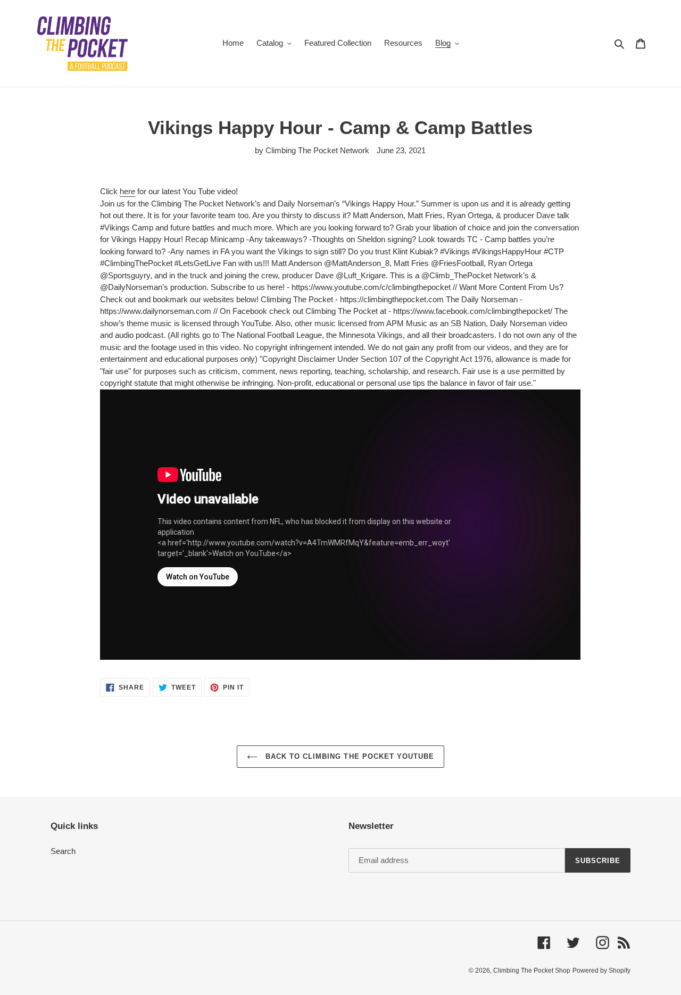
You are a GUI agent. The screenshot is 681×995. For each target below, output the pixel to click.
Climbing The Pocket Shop (531, 970)
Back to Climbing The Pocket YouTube (348, 756)
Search (63, 851)
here (127, 191)
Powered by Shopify (601, 970)
